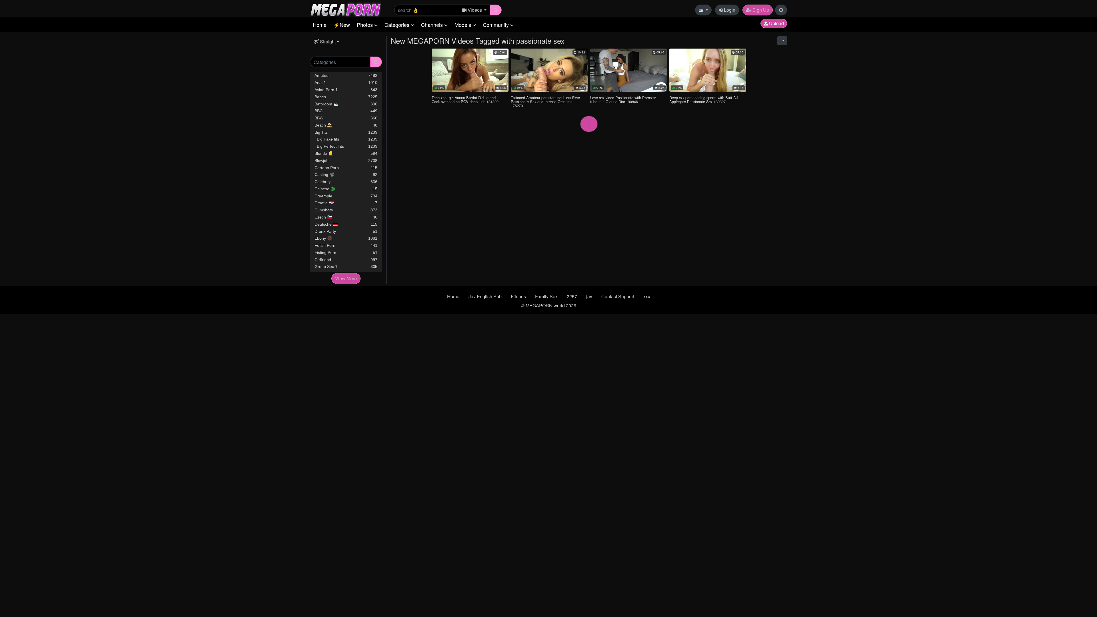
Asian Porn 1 (346, 89)
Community (496, 24)
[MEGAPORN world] (345, 9)
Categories (398, 24)
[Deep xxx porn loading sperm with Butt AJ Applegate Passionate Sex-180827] (707, 70)
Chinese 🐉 (346, 189)
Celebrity (346, 181)
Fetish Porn (346, 245)
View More (346, 278)
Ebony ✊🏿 (346, 238)
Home (320, 24)
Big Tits (346, 132)
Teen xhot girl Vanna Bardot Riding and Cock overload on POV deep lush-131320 (465, 99)
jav (589, 296)
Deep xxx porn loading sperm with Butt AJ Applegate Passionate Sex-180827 (703, 99)
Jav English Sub (485, 296)
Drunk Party (346, 231)
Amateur (346, 75)
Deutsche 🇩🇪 (346, 224)
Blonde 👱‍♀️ (346, 153)
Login (729, 10)
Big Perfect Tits (346, 146)
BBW (346, 118)
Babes (346, 97)
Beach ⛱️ (346, 125)
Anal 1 (346, 82)
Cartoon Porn (346, 167)
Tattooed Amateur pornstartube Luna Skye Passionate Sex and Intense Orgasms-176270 (545, 101)
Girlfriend (346, 259)
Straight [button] (327, 41)
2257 (572, 296)
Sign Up (760, 10)
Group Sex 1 (346, 266)
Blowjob (346, 160)
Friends (518, 296)
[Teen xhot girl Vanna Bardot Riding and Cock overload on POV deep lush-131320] (470, 70)
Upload (776, 23)
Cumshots (346, 210)
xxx (646, 296)
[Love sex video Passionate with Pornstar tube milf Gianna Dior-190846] (628, 70)
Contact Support (617, 296)
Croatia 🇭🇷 (346, 203)
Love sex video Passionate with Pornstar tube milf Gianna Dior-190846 (623, 99)
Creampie (346, 196)
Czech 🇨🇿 (346, 217)
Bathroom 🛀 (346, 104)
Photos (365, 24)
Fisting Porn (346, 252)
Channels (432, 24)
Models (464, 24)
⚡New (341, 24)
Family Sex (546, 296)
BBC (346, 111)
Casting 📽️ (346, 174)
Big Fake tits (346, 139)
